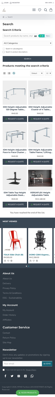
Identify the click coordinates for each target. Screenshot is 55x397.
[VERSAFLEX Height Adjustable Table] (40, 178)
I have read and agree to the (20, 370)
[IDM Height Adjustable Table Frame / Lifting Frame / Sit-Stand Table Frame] (40, 135)
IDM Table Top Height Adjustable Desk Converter (15, 194)
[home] (3, 17)
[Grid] (4, 73)
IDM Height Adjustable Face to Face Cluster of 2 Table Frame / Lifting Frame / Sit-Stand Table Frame (15, 151)
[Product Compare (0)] (13, 73)
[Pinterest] (25, 376)
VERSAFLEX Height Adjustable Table (40, 193)
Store (48, 36)
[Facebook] (5, 376)
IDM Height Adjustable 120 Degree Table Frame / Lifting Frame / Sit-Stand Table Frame (15, 108)
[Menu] (34, 10)
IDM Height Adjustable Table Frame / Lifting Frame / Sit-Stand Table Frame (40, 151)
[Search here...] (45, 10)
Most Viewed (10, 221)
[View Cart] (51, 10)
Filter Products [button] (28, 393)
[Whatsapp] (32, 376)
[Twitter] (12, 376)
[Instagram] (18, 376)
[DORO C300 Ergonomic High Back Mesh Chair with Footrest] (40, 240)
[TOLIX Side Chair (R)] (15, 240)
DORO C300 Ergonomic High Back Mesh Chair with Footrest (40, 254)
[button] (5, 260)
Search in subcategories (14, 49)
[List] (9, 73)
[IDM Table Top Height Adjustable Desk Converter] (15, 178)
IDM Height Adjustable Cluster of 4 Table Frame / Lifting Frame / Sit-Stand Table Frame (40, 108)
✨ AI (41, 36)
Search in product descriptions (16, 52)
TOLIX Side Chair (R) (13, 254)
